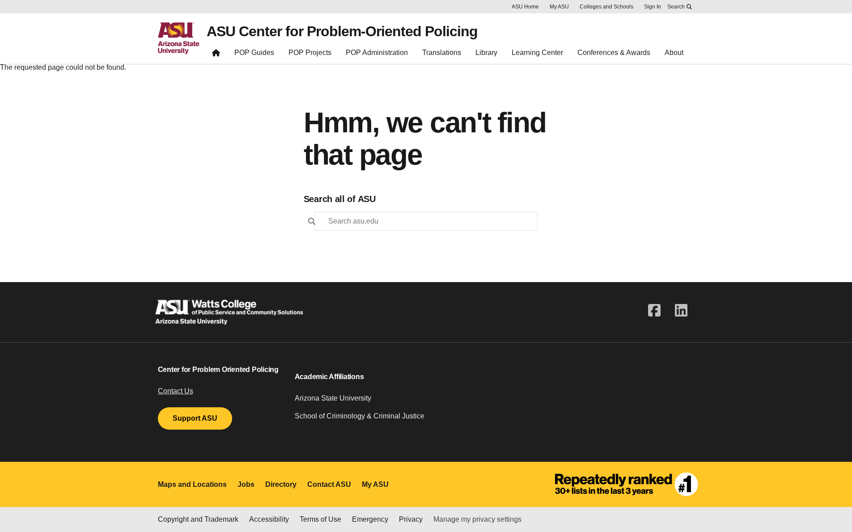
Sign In (652, 6)
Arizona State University (333, 398)
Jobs (245, 484)
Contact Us (175, 391)
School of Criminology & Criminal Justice (359, 416)
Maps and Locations (192, 484)
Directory (281, 484)
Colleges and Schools (606, 6)
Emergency (370, 519)
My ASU (559, 6)
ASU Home (525, 6)
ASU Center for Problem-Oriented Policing (342, 31)
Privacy (411, 519)
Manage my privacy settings (477, 519)
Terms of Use (320, 519)
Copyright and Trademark (198, 519)
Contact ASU (329, 484)
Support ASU (195, 418)
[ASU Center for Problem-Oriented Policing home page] (216, 55)
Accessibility (269, 519)
